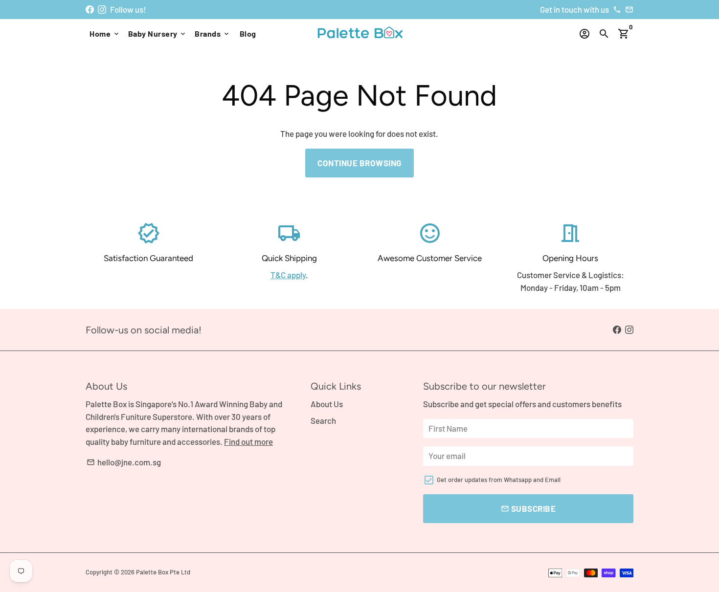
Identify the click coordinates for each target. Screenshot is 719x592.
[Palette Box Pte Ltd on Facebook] (90, 9)
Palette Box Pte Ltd (163, 572)
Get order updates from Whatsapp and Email (499, 479)
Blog (248, 33)
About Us (327, 404)
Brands (212, 33)
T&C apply (288, 275)
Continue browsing (359, 163)
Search (323, 420)
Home (105, 33)
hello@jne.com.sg (124, 462)
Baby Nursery (157, 33)
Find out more (248, 441)
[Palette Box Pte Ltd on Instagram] (102, 9)
